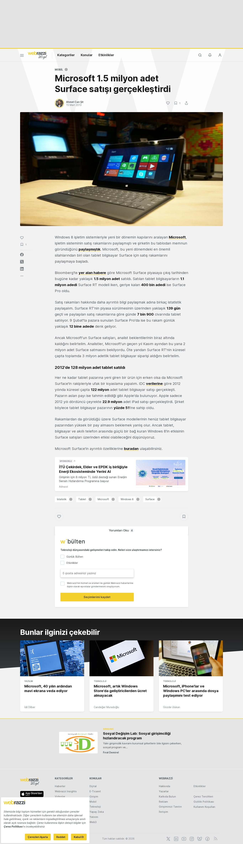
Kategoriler (66, 55)
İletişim (163, 811)
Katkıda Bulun (167, 796)
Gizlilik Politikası (204, 801)
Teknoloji (100, 681)
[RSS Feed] (215, 838)
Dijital (93, 786)
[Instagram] (191, 838)
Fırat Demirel (111, 752)
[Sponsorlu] (160, 474)
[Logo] (37, 55)
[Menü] (22, 56)
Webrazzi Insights (66, 791)
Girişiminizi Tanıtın (170, 806)
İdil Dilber (29, 707)
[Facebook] (207, 838)
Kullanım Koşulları (204, 806)
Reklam (163, 801)
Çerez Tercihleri (203, 796)
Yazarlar (164, 791)
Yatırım (93, 816)
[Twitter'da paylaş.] (22, 262)
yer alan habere (92, 273)
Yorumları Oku (121, 530)
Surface (150, 499)
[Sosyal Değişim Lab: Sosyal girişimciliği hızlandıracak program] (78, 742)
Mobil (59, 69)
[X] (168, 838)
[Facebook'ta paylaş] (22, 254)
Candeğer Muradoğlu (106, 707)
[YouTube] (183, 838)
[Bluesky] (199, 838)
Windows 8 (127, 499)
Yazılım (28, 681)
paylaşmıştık (89, 249)
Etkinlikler (106, 55)
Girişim (93, 796)
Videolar (60, 796)
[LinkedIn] (176, 838)
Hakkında (164, 786)
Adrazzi (63, 486)
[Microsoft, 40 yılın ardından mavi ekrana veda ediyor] (52, 658)
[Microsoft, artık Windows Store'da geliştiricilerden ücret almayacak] (121, 658)
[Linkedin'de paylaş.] (22, 269)
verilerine (154, 383)
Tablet (82, 499)
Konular (87, 55)
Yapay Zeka (96, 811)
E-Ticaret (95, 791)
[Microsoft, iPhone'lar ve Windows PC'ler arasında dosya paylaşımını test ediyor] (191, 658)
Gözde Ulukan (171, 707)
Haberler (60, 786)
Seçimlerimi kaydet (97, 597)
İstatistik (62, 499)
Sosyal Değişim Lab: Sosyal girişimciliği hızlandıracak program (137, 735)
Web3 (93, 822)
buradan (131, 449)
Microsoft (177, 237)
